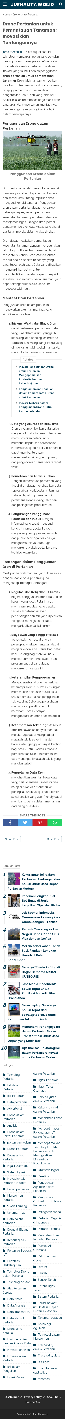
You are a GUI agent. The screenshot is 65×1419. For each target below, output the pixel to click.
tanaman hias (16, 1212)
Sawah (42, 1273)
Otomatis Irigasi (48, 1170)
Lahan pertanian (18, 1189)
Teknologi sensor (18, 1282)
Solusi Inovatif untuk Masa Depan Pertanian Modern (45, 1307)
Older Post (53, 839)
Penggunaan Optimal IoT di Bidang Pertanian (47, 1201)
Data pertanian (17, 1102)
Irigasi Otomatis (17, 1166)
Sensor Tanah (47, 1279)
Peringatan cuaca (49, 1212)
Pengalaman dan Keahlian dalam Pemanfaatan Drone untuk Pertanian (37, 393)
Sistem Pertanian (49, 1296)
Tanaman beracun (50, 1317)
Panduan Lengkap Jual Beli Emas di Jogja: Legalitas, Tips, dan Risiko (41, 900)
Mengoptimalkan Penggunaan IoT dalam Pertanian (46, 1132)
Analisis (12, 1125)
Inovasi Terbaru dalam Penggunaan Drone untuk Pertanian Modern (35, 407)
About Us (52, 1397)
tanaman (44, 1379)
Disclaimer (12, 1397)
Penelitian (44, 1176)
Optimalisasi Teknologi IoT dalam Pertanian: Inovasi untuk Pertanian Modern (41, 1052)
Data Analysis (16, 1305)
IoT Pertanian (16, 1096)
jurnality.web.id (12, 52)
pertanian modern (19, 1142)
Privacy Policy (33, 1397)
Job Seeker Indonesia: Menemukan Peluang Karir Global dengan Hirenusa (41, 917)
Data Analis (14, 1299)
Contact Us (32, 1402)
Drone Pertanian (18, 1149)
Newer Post (11, 839)
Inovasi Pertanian (18, 1350)
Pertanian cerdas (49, 1229)
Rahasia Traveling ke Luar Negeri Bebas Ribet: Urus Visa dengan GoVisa (41, 934)
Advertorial (14, 1108)
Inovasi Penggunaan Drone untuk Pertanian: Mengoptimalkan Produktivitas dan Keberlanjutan (36, 375)
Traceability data (49, 1355)
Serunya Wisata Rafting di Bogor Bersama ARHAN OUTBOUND (41, 972)
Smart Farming (17, 1206)
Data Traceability (18, 1312)
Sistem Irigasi (16, 1172)
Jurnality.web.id (32, 4)
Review (42, 1267)
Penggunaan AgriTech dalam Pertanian (44, 1187)
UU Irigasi (44, 1362)
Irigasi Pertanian (48, 1080)
